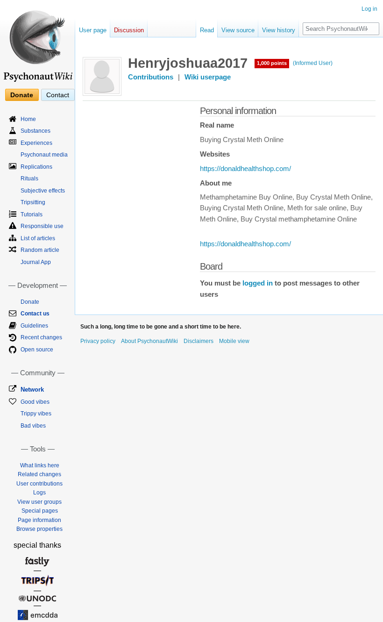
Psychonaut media (44, 154)
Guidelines (34, 325)
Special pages (39, 511)
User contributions (39, 483)
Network (32, 389)
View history (278, 30)
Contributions (150, 77)
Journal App (36, 262)
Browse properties (39, 529)
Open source (37, 349)
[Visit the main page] (37, 42)
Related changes (39, 474)
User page (92, 30)
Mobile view (234, 341)
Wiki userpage (207, 77)
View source (238, 30)
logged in (257, 283)
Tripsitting (33, 202)
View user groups (39, 502)
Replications (36, 167)
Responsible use (42, 226)
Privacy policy (97, 341)
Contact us (35, 313)
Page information (39, 520)
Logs (39, 492)
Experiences (36, 143)
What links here (39, 465)
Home (28, 119)
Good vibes (35, 402)
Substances (35, 131)
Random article (40, 250)
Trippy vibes (36, 413)
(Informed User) (313, 63)
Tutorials (32, 214)
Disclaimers (198, 341)
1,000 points (272, 63)
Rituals (29, 178)
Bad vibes (33, 425)
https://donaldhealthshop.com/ (245, 168)
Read (207, 30)
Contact (57, 95)
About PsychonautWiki (149, 341)
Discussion (129, 30)
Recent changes (41, 337)
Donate (21, 95)
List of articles (38, 238)
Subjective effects (43, 190)
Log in (369, 9)
